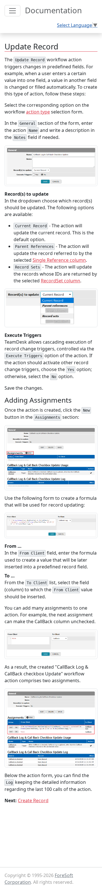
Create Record (33, 800)
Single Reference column (59, 260)
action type (38, 112)
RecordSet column (60, 281)
